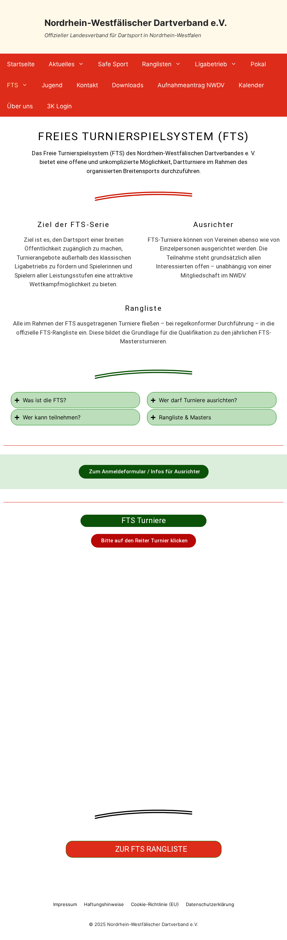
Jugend (52, 85)
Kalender (251, 85)
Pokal (258, 64)
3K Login (59, 106)
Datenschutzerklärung (210, 904)
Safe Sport (113, 64)
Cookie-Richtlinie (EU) (155, 904)
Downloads (128, 85)
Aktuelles (62, 64)
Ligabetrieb (211, 64)
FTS (12, 85)
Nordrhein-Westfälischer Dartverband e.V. (135, 23)
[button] (143, 541)
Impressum (65, 904)
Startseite (21, 64)
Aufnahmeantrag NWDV (191, 85)
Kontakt (87, 85)
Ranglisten (157, 64)
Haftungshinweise (104, 904)
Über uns (20, 106)
